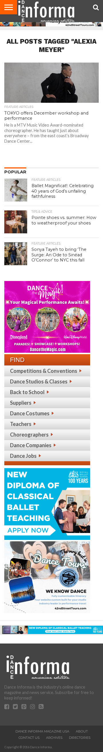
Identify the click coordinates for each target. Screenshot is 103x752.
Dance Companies (31, 445)
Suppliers (20, 403)
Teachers (20, 424)
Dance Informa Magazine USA (42, 731)
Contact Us (29, 738)
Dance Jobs (23, 456)
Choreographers (29, 434)
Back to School (27, 392)
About (82, 731)
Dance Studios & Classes (39, 381)
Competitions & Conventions (43, 371)
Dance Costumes (29, 413)
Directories (79, 738)
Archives (54, 738)
